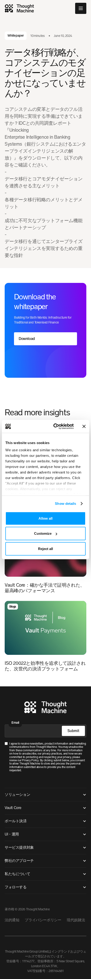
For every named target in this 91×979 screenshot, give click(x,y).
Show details (65, 503)
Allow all (45, 518)
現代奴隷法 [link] (76, 920)
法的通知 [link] (12, 920)
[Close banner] (84, 426)
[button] (45, 794)
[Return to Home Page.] (45, 708)
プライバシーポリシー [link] (43, 920)
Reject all (45, 548)
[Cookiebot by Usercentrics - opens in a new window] (55, 426)
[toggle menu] (80, 8)
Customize (43, 533)
